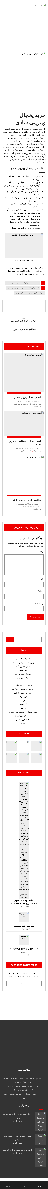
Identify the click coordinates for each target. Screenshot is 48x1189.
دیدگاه (40, 551)
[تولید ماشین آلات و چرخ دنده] (24, 746)
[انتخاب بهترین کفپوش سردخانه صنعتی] (24, 940)
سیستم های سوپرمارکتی (31, 283)
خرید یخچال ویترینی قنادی (16, 288)
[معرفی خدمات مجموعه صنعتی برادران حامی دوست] (35, 5)
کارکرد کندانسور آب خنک (23, 1090)
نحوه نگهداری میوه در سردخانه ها (23, 712)
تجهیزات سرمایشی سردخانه (23, 662)
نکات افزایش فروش (22, 716)
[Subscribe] (10, 983)
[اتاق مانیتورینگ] (11, 758)
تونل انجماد (22, 670)
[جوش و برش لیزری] (24, 758)
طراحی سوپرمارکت (13, 283)
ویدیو (23, 723)
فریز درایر (23, 697)
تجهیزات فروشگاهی (22, 666)
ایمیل (41, 591)
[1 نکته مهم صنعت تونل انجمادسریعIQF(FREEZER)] (24, 787)
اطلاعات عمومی (23, 659)
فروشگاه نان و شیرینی (36, 293)
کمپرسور (23, 704)
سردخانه (22, 681)
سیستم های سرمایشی (22, 685)
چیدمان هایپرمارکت (32, 401)
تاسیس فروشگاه (33, 288)
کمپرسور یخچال (17, 228)
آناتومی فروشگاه (20, 132)
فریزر (22, 700)
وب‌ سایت (39, 603)
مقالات (23, 708)
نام (42, 579)
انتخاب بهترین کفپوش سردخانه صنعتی (22, 1086)
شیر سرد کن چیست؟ (24, 926)
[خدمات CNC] (36, 746)
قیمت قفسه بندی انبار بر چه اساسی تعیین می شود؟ (22, 1096)
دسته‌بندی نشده (22, 678)
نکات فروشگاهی (26, 451)
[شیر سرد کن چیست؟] (24, 917)
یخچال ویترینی (20, 293)
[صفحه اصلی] (44, 37)
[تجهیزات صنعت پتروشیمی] (36, 758)
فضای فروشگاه (32, 147)
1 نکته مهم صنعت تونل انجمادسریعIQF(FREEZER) (23, 1078)
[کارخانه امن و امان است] (11, 746)
